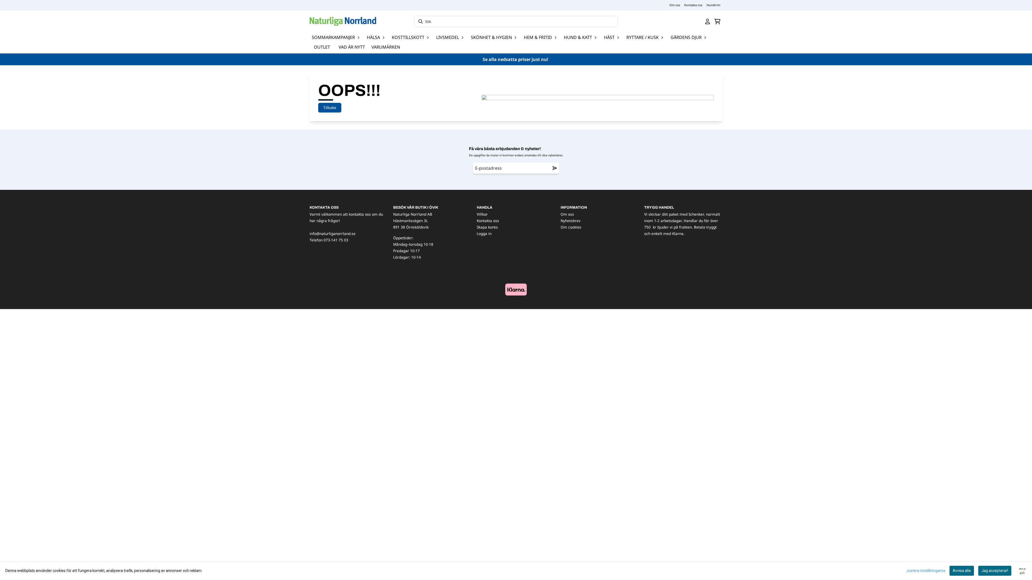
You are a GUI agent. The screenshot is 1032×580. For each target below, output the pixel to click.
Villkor (482, 214)
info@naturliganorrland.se (333, 233)
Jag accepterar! (994, 570)
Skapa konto (487, 227)
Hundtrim (713, 5)
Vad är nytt (352, 47)
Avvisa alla (962, 570)
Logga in (484, 233)
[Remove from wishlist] (555, 168)
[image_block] (516, 290)
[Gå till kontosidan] (707, 21)
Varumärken (385, 47)
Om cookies (571, 227)
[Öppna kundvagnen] (717, 21)
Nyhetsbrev (570, 220)
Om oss (674, 5)
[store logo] (343, 21)
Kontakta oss (693, 5)
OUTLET (322, 47)
